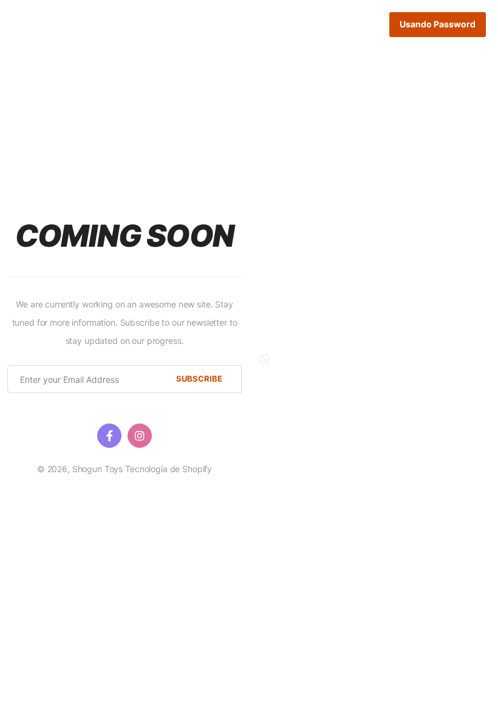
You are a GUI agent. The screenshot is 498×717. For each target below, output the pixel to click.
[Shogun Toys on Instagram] (140, 436)
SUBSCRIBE (199, 378)
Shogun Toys (97, 469)
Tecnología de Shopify (168, 469)
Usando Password (438, 24)
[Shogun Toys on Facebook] (109, 436)
